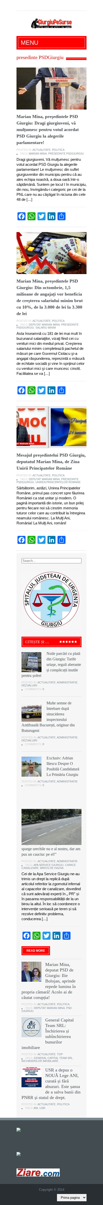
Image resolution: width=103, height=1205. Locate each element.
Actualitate (41, 149)
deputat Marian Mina (44, 324)
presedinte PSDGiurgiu (66, 153)
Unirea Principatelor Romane (58, 482)
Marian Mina (38, 153)
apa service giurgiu (49, 864)
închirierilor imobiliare (40, 1060)
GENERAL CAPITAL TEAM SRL (53, 1057)
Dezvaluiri (29, 685)
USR (42, 1107)
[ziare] (22, 1153)
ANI (36, 1107)
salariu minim (46, 327)
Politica (58, 149)
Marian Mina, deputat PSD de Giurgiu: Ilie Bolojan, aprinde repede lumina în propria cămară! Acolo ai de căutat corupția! (49, 981)
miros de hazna (52, 867)
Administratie (67, 682)
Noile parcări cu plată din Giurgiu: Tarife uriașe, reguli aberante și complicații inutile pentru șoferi (51, 664)
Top (60, 1054)
